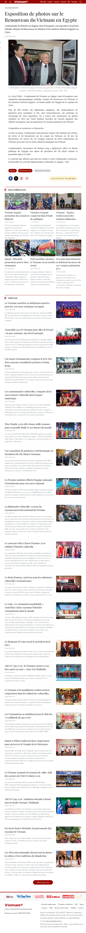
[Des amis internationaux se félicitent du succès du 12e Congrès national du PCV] (68, 248)
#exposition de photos (42, 170)
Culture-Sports (11, 8)
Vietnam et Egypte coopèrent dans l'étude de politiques (41, 215)
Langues (44, 908)
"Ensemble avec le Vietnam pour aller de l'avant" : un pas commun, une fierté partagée (29, 331)
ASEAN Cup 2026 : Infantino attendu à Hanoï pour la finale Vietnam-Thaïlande (28, 800)
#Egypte (12, 170)
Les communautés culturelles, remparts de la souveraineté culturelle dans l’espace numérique (28, 395)
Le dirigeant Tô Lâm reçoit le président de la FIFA (27, 643)
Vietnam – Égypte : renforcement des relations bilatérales (66, 215)
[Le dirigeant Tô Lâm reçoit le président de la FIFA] (68, 648)
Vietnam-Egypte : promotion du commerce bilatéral (17, 215)
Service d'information (61, 908)
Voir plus (13, 298)
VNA (50, 908)
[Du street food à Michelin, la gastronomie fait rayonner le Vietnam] (68, 835)
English (50, 2)
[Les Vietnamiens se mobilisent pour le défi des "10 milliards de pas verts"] (68, 720)
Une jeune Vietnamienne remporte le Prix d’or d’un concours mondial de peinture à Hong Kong (28, 362)
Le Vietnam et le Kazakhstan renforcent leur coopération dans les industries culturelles (27, 691)
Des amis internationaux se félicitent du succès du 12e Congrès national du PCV (68, 263)
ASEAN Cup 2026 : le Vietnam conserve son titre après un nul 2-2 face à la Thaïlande (27, 667)
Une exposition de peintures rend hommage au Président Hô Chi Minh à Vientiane (29, 452)
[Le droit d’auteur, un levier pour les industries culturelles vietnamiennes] (68, 584)
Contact (81, 908)
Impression (21, 178)
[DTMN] (42, 896)
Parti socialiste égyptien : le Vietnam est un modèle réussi (42, 262)
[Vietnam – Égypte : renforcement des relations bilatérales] (68, 201)
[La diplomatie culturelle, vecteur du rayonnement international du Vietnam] (68, 513)
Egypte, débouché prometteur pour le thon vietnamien (17, 262)
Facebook (10, 178)
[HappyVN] (72, 896)
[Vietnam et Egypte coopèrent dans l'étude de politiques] (43, 201)
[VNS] (13, 896)
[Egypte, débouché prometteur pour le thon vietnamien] (17, 248)
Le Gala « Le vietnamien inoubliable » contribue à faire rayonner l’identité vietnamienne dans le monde (24, 607)
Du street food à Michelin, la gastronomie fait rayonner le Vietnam (28, 830)
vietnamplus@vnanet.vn (53, 921)
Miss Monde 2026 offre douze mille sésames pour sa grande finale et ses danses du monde (28, 425)
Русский (74, 2)
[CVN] (28, 896)
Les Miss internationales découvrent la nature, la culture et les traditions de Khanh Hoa (29, 854)
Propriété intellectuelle (48, 904)
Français (56, 2)
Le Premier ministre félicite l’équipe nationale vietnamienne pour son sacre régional (28, 481)
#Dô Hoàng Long (25, 170)
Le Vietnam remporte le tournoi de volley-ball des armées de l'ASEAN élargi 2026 (28, 774)
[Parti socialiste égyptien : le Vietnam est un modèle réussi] (43, 248)
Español (63, 2)
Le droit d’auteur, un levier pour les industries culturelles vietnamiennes (28, 579)
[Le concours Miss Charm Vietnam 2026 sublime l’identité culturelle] (68, 549)
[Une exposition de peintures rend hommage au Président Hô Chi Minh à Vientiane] (68, 457)
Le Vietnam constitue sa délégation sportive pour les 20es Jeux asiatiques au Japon (27, 304)
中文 (68, 1)
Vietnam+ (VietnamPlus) (21, 1)
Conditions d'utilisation (65, 904)
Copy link (27, 178)
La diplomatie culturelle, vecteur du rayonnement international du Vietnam (25, 508)
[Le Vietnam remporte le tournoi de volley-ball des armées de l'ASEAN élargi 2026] (68, 779)
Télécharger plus (43, 882)
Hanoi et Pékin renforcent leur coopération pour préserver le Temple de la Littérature (27, 742)
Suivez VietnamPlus (57, 178)
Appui (82, 904)
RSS (76, 904)
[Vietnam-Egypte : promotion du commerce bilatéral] (17, 201)
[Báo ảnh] (58, 896)
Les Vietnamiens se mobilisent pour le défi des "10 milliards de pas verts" (29, 716)
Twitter (16, 178)
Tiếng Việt (43, 2)
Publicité (73, 908)
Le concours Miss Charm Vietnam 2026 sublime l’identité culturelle (25, 545)
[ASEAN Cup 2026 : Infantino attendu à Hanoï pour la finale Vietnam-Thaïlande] (68, 805)
